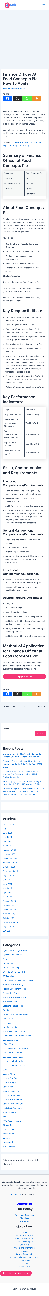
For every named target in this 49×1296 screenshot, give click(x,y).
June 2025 (7, 884)
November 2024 (10, 914)
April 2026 (7, 841)
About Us (24, 1263)
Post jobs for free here (16, 1273)
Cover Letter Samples (12, 967)
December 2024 (10, 909)
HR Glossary (24, 1260)
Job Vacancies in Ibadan (14, 1057)
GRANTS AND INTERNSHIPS (15, 1014)
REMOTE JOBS (9, 1129)
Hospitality (7, 1023)
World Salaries (9, 1146)
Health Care (8, 1019)
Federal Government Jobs (14, 989)
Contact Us (24, 1267)
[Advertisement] (24, 36)
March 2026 (8, 846)
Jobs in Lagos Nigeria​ (12, 1091)
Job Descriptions (10, 1040)
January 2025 (9, 905)
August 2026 (8, 824)
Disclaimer (24, 1218)
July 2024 (7, 931)
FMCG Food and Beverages (15, 997)
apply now (24, 676)
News (5, 1116)
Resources (24, 1251)
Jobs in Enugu (9, 1082)
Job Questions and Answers (15, 1048)
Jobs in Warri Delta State (13, 1104)
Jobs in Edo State (11, 1078)
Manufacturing (9, 1112)
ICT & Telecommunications (15, 1031)
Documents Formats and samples (18, 980)
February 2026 (9, 850)
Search (6, 729)
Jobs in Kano (9, 1087)
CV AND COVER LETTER (14, 972)
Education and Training (13, 984)
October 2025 (9, 867)
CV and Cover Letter (24, 1254)
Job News (24, 1245)
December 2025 (10, 858)
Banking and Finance (12, 955)
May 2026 (7, 837)
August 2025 (8, 875)
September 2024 (10, 922)
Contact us (16, 1194)
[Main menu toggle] (43, 5)
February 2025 (9, 901)
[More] (36, 98)
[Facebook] (7, 98)
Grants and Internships (24, 1248)
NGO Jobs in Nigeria (12, 1121)
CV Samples (8, 976)
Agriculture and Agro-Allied (15, 950)
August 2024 (8, 926)
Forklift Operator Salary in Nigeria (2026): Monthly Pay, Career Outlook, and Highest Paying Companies (21, 774)
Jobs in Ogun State (11, 1095)
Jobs (24, 1232)
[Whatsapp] (27, 98)
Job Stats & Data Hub (12, 1053)
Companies (8, 963)
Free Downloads (10, 1001)
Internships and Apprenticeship (17, 1036)
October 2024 (9, 918)
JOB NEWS (8, 1044)
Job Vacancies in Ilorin (13, 1061)
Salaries (6, 1138)
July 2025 (7, 880)
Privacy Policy (24, 1221)
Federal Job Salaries (12, 993)
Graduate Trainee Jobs (13, 1006)
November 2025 (10, 862)
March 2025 (8, 897)
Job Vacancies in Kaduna (14, 1065)
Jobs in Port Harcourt (12, 1099)
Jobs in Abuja (9, 1074)
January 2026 (9, 854)
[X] (17, 98)
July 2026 (7, 829)
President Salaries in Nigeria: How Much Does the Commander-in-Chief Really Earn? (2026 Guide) (23, 764)
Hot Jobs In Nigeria (11, 1027)
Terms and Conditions (24, 1215)
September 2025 (10, 871)
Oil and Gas (8, 1125)
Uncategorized (9, 1142)
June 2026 (7, 833)
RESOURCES (8, 1133)
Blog (5, 959)
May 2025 (7, 888)
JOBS (5, 1070)
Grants (6, 1010)
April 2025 (7, 892)
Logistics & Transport (12, 1108)
